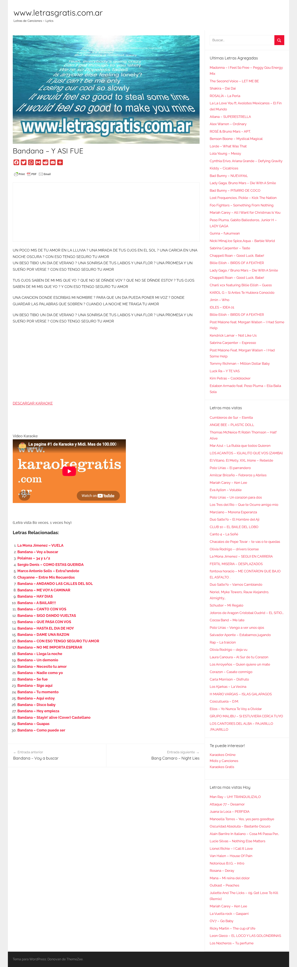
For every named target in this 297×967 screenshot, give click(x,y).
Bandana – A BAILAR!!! (36, 603)
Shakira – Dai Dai (223, 88)
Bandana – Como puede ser (41, 730)
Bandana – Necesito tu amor (42, 666)
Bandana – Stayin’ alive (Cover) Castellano (54, 717)
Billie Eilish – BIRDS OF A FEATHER (237, 263)
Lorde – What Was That (228, 146)
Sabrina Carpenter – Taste (230, 248)
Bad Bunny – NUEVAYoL (229, 176)
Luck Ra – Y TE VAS (225, 371)
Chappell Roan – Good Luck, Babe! (237, 256)
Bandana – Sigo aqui (35, 685)
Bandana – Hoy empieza (38, 711)
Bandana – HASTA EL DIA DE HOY (45, 628)
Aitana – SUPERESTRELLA (230, 117)
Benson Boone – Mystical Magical (236, 139)
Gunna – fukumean (225, 233)
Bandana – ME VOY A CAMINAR (43, 590)
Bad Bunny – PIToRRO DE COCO (235, 190)
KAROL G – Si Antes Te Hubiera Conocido (242, 293)
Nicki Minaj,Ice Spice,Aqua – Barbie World (242, 241)
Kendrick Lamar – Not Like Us (233, 335)
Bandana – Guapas (33, 724)
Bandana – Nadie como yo (40, 673)
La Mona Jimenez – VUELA (40, 545)
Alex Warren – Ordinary (228, 124)
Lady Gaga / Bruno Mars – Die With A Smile (244, 270)
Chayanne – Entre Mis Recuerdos (46, 577)
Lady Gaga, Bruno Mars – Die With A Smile (243, 183)
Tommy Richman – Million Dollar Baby (240, 363)
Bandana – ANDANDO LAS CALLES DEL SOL (55, 583)
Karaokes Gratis (222, 767)
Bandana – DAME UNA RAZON (43, 634)
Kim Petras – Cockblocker (230, 378)
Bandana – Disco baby (36, 705)
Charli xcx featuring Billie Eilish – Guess (241, 285)
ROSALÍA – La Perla (225, 96)
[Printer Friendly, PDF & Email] (32, 173)
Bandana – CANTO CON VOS (41, 609)
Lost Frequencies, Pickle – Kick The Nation (243, 198)
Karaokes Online (223, 755)
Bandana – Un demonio (37, 660)
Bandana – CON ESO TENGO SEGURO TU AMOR (58, 641)
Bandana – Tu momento (38, 692)
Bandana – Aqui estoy (36, 698)
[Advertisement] (106, 212)
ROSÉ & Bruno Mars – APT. (230, 131)
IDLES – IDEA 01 (222, 307)
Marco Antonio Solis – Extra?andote (48, 571)
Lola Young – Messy (225, 153)
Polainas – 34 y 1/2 (33, 558)
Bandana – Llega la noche (39, 654)
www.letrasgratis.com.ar (58, 12)
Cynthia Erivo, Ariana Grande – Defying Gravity (246, 161)
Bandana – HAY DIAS (35, 596)
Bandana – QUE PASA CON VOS (44, 622)
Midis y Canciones (224, 761)
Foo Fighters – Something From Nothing (242, 205)
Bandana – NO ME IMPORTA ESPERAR (49, 647)
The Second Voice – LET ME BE (234, 81)
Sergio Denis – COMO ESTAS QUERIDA (50, 564)
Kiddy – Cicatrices (224, 168)
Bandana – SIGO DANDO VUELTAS (46, 615)
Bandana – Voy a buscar (37, 552)
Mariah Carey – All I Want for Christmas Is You (245, 212)
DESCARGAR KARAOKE (33, 403)
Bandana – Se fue (32, 679)
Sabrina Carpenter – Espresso (233, 343)
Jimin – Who (219, 300)
